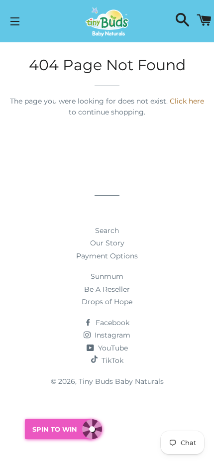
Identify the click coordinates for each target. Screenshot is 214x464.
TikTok (112, 360)
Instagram (111, 335)
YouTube (112, 348)
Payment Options (107, 255)
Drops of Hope (107, 301)
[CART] (204, 21)
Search (107, 230)
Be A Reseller (107, 289)
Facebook (111, 322)
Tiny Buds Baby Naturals (121, 381)
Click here (187, 101)
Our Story (107, 242)
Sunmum (107, 276)
